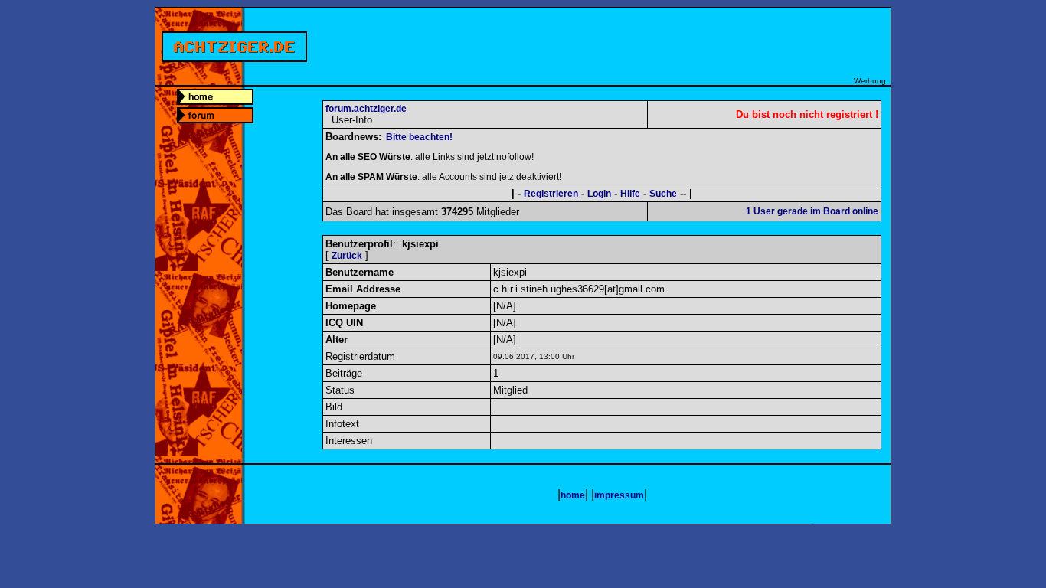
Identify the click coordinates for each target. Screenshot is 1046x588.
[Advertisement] (612, 42)
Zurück (347, 255)
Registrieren (551, 193)
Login (599, 193)
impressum (619, 495)
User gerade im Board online (812, 211)
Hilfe (630, 193)
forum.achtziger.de (366, 108)
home (573, 495)
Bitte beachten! (419, 137)
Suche (663, 193)
